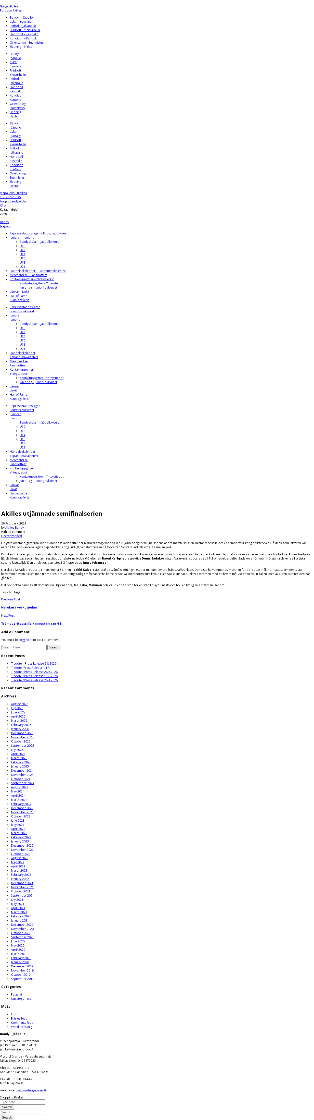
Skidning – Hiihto (21, 47)
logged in (26, 640)
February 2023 (21, 837)
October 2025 (20, 741)
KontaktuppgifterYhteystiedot (21, 371)
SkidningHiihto (15, 114)
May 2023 (17, 825)
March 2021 (19, 912)
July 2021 (17, 900)
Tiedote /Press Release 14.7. (30, 668)
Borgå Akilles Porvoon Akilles (11, 8)
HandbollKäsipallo (16, 89)
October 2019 (20, 975)
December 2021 (22, 883)
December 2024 (22, 770)
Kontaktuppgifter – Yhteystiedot (32, 279)
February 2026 (21, 725)
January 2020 (20, 962)
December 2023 (22, 808)
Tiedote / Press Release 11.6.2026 (34, 676)
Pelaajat (16, 994)
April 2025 (18, 754)
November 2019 (22, 970)
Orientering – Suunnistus (26, 42)
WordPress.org (21, 1027)
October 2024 (20, 779)
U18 (22, 262)
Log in (15, 1014)
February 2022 (21, 875)
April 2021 (18, 908)
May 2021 (17, 904)
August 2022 (19, 858)
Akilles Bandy (14, 527)
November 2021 (22, 887)
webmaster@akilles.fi (31, 1090)
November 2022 (22, 850)
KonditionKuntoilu (16, 97)
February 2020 (21, 958)
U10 (22, 246)
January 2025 (20, 766)
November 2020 (22, 929)
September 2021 (22, 895)
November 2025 (22, 737)
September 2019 (22, 979)
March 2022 (19, 870)
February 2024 (21, 804)
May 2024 (17, 791)
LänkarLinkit (14, 388)
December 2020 (22, 925)
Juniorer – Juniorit (22, 237)
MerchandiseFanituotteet (19, 363)
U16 (22, 258)
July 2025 (17, 750)
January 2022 (20, 879)
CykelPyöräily (15, 64)
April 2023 (18, 829)
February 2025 (21, 762)
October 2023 (20, 816)
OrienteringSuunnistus (18, 106)
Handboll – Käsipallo (24, 34)
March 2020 (19, 954)
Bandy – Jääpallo (21, 17)
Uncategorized (11, 536)
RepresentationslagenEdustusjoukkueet (25, 309)
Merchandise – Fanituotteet (28, 275)
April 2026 (18, 716)
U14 (22, 254)
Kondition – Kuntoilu (24, 38)
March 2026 (19, 720)
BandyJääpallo (15, 56)
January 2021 (20, 920)
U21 (22, 267)
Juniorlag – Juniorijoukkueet (38, 287)
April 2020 (18, 950)
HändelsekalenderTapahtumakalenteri (24, 355)
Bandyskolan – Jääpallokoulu (39, 242)
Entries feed (19, 1018)
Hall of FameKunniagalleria (19, 298)
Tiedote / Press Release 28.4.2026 (34, 680)
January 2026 (20, 729)
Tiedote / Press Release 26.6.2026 (34, 672)
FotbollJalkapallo (16, 81)
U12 (22, 250)
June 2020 (18, 941)
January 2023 (20, 841)
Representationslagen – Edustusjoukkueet (38, 233)
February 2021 (21, 916)
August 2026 (19, 704)
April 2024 (18, 795)
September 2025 (22, 745)
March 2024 (19, 800)
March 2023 (19, 833)
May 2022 (17, 862)
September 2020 (22, 937)
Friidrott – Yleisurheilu (25, 30)
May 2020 (17, 945)
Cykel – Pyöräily (20, 22)
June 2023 (18, 820)
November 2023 (22, 812)
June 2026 (18, 712)
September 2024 (22, 783)
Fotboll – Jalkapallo (23, 26)
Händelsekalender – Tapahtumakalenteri (38, 271)
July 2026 (17, 708)
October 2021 (20, 891)
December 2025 (22, 733)
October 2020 (20, 933)
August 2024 (19, 787)
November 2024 (22, 775)
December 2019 (22, 966)
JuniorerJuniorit (15, 317)
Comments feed (22, 1023)
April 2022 (18, 866)
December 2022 (22, 845)
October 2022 (20, 854)
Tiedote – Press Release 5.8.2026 (33, 663)
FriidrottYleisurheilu (18, 72)
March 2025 (19, 758)
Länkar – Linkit (19, 292)
